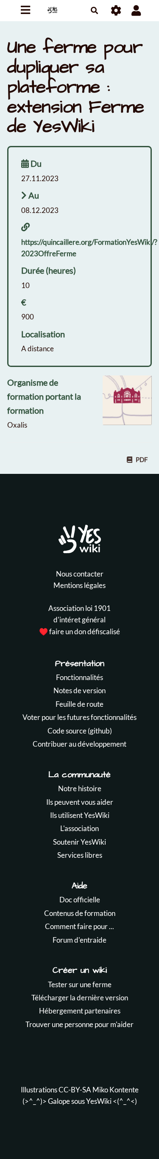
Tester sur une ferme (80, 984)
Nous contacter (79, 573)
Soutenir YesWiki (79, 841)
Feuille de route (79, 704)
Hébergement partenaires (79, 1010)
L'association (79, 828)
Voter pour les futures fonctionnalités (79, 717)
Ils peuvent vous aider (79, 802)
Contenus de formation (79, 913)
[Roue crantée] (116, 10)
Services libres (79, 855)
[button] (136, 10)
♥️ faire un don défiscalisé (79, 631)
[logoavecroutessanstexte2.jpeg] (123, 404)
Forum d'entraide (79, 939)
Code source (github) (79, 730)
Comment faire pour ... (79, 926)
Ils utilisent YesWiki (79, 815)
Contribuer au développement (79, 743)
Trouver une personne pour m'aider (79, 1024)
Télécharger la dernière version (79, 997)
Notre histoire (79, 788)
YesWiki (99, 1101)
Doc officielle (79, 899)
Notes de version (79, 690)
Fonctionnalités (79, 677)
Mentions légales (79, 585)
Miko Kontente (115, 1089)
